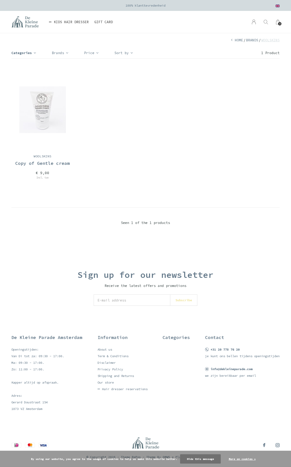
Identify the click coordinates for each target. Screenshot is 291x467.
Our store (106, 382)
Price (89, 53)
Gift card (103, 22)
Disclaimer (107, 363)
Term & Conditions (113, 356)
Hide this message (200, 459)
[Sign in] (254, 21)
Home (239, 40)
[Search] (266, 21)
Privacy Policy (110, 369)
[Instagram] (278, 445)
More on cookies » (242, 459)
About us (105, 349)
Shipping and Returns (116, 376)
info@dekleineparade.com (231, 369)
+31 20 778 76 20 (225, 349)
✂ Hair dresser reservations (123, 389)
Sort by (121, 53)
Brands (252, 40)
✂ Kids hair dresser (69, 22)
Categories (21, 53)
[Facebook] (264, 445)
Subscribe (184, 300)
